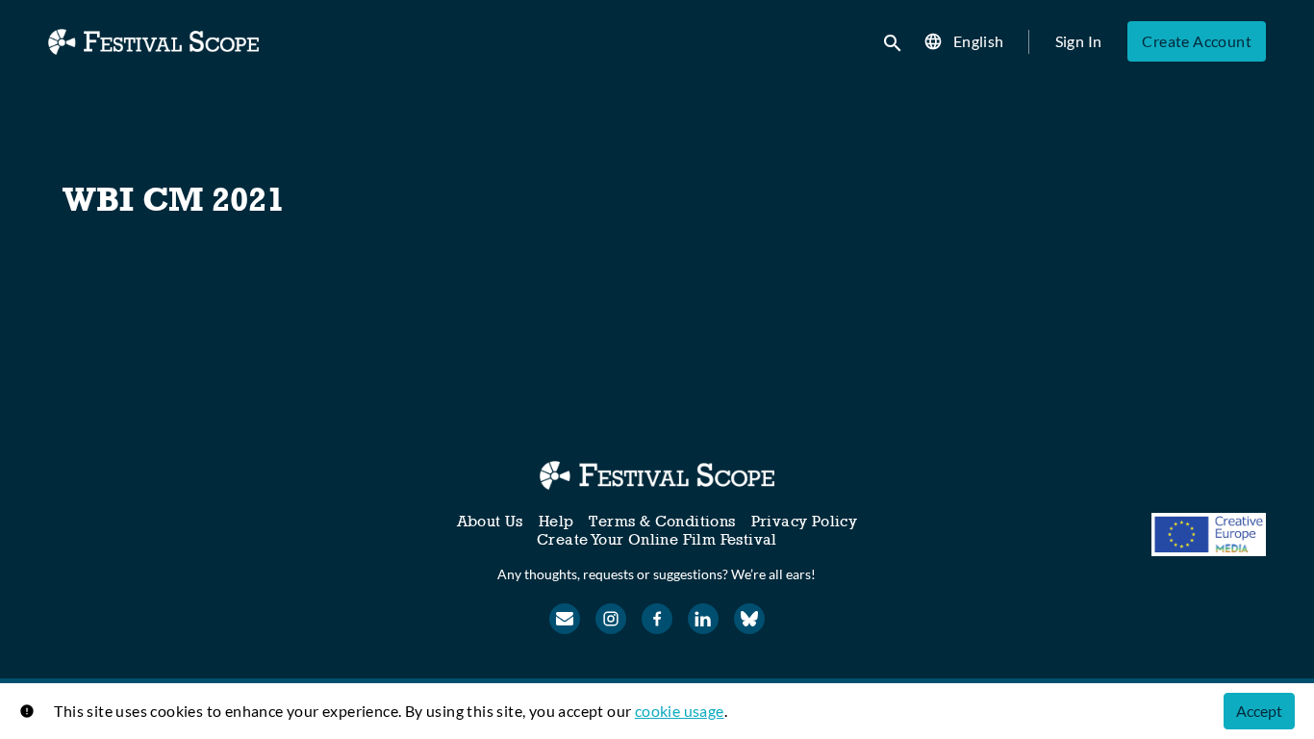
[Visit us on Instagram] (610, 618)
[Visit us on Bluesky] (749, 618)
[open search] (893, 41)
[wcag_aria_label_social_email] (564, 618)
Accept (1259, 710)
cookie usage (679, 710)
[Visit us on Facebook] (657, 618)
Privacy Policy (804, 521)
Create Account (1196, 41)
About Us (490, 521)
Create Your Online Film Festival (657, 539)
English (978, 41)
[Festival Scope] (656, 475)
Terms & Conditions (662, 521)
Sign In (1078, 41)
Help (556, 521)
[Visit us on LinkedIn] (703, 618)
